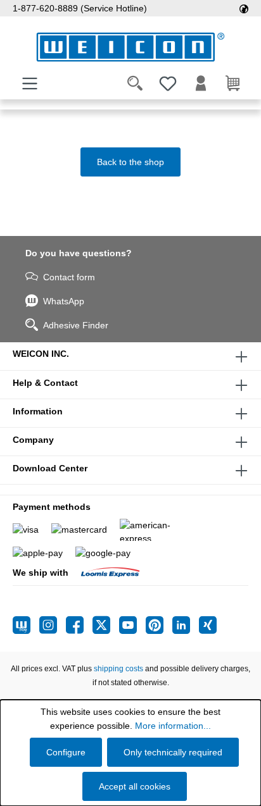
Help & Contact (45, 383)
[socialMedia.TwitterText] (105, 625)
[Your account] (201, 83)
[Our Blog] (26, 625)
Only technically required (173, 752)
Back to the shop (130, 162)
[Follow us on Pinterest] (159, 625)
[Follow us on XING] (208, 625)
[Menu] (30, 83)
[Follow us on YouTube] (132, 625)
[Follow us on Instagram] (52, 625)
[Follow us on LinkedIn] (185, 625)
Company (33, 440)
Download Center (50, 468)
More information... (173, 726)
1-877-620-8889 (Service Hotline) (80, 8)
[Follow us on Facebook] (79, 625)
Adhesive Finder (75, 325)
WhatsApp (63, 301)
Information (38, 411)
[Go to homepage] (130, 47)
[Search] (135, 83)
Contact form (69, 277)
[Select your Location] (243, 8)
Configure (66, 752)
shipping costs (118, 668)
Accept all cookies (134, 786)
